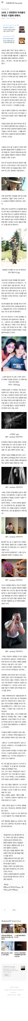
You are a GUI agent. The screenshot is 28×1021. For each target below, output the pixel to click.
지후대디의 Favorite (14, 3)
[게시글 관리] (9, 910)
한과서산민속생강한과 (9, 39)
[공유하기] (7, 910)
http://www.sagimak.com (9, 25)
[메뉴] (2, 2)
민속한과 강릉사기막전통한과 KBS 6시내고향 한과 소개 (9, 27)
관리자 (19, 995)
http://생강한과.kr (7, 36)
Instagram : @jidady (14, 987)
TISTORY (14, 995)
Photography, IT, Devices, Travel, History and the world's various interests (10, 970)
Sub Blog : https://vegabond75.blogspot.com (14, 990)
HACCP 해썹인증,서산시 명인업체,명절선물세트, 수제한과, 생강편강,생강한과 (9, 41)
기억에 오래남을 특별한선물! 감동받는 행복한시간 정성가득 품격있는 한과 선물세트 (9, 30)
